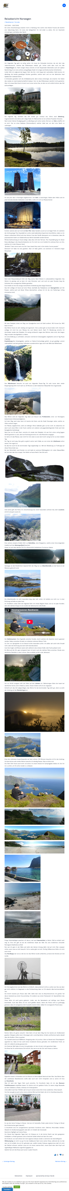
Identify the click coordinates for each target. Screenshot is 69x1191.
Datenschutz (18, 1176)
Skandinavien (9, 22)
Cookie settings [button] (7, 1187)
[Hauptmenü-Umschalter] (64, 5)
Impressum (29, 1176)
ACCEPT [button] (17, 1187)
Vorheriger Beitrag (8, 1161)
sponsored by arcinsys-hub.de (45, 1176)
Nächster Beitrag (61, 1161)
